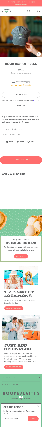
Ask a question (12, 134)
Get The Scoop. (10, 385)
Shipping (13, 73)
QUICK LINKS (8, 377)
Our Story (21, 256)
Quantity (21, 105)
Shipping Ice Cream (15, 129)
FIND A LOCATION (13, 308)
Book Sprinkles (13, 367)
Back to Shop (22, 160)
